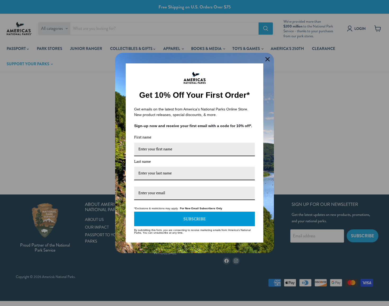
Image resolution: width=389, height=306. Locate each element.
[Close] (267, 59)
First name (142, 137)
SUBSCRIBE (194, 219)
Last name (142, 161)
